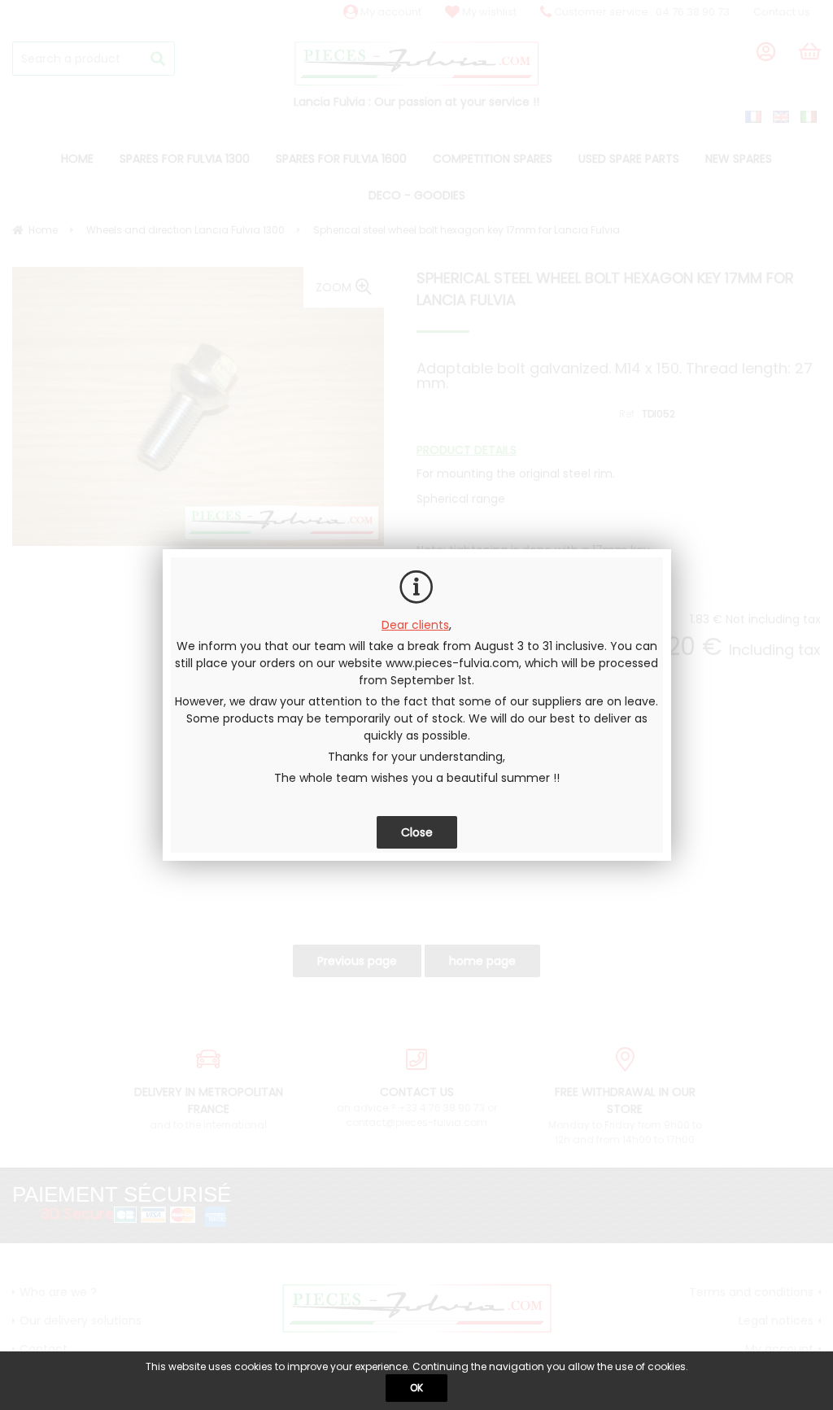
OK (416, 1388)
